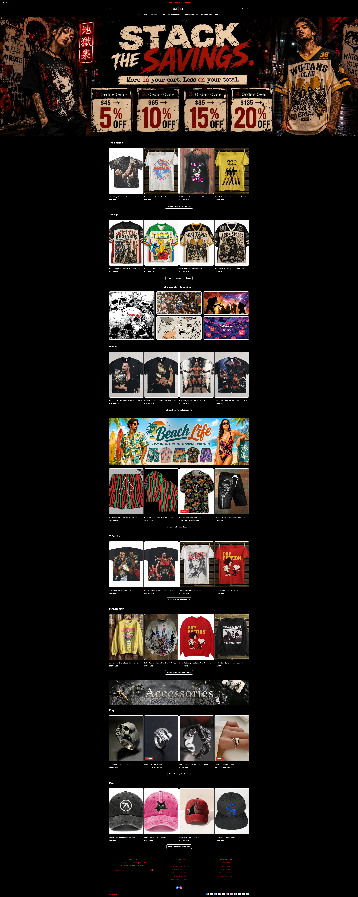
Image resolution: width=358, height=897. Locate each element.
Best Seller (142, 14)
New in (217, 14)
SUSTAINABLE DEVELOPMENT (179, 866)
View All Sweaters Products (179, 278)
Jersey (162, 14)
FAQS (226, 879)
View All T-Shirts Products (179, 600)
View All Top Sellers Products (179, 206)
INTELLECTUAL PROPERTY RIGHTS (226, 876)
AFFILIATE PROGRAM (226, 869)
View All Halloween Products (179, 527)
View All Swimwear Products (179, 672)
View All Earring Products (179, 846)
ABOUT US (179, 863)
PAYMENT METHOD (179, 876)
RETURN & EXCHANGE (179, 873)
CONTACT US (226, 863)
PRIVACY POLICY (226, 866)
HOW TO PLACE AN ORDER (179, 879)
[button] (111, 8)
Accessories (206, 14)
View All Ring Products (179, 774)
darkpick (115, 894)
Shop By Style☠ (191, 14)
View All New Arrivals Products (179, 410)
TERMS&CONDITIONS (225, 873)
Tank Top (153, 14)
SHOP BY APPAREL (174, 14)
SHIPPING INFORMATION (178, 869)
